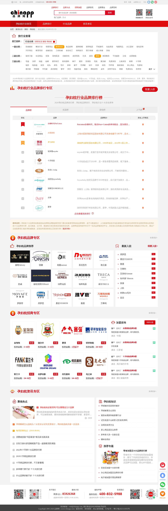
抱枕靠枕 (120, 65)
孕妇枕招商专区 (28, 313)
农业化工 (69, 50)
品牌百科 (113, 7)
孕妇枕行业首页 (23, 24)
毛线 (95, 61)
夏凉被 (103, 61)
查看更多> (154, 238)
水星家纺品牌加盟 (130, 328)
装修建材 (29, 47)
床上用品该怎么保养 (109, 430)
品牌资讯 (89, 7)
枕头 (49, 65)
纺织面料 (65, 61)
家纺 (26, 29)
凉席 (34, 61)
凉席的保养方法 (107, 425)
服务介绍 (75, 490)
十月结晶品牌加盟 (130, 342)
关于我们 (52, 490)
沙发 (124, 56)
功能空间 (65, 56)
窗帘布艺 (55, 61)
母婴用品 (49, 47)
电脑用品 (119, 47)
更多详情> (66, 229)
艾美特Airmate (126, 269)
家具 (91, 56)
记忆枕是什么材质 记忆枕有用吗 (114, 420)
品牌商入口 (137, 2)
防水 (64, 17)
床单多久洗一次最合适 (110, 435)
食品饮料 (69, 47)
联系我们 (120, 490)
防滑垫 (138, 69)
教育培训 (39, 50)
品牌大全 (66, 7)
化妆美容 (109, 47)
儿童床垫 (122, 61)
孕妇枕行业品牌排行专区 (35, 88)
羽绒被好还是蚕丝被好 (110, 406)
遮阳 (80, 61)
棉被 (121, 69)
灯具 (84, 56)
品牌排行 (54, 7)
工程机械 (59, 50)
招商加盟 (78, 7)
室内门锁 (29, 56)
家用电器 (89, 47)
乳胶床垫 (112, 61)
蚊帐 (47, 61)
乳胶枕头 (129, 69)
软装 (47, 56)
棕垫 (104, 65)
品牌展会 (101, 7)
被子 (75, 65)
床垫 (55, 65)
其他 (108, 50)
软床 (97, 65)
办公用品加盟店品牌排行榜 (112, 473)
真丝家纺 (54, 69)
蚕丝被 (28, 69)
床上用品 (130, 65)
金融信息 (49, 50)
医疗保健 (89, 50)
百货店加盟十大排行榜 (110, 468)
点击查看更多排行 (82, 214)
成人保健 (99, 50)
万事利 (123, 264)
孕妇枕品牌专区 (28, 238)
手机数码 (99, 47)
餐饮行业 (39, 47)
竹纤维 (111, 65)
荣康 (122, 278)
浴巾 (90, 65)
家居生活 (19, 29)
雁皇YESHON (126, 254)
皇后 (122, 293)
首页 (15, 2)
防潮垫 (88, 61)
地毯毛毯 (77, 69)
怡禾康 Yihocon (126, 274)
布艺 (69, 69)
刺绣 (131, 61)
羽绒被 (36, 69)
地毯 (40, 61)
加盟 (32, 343)
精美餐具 (106, 56)
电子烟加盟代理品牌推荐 (111, 477)
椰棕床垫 (94, 69)
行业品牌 (67, 24)
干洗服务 (116, 56)
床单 (69, 65)
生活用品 (39, 56)
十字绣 (138, 61)
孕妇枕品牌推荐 (25, 246)
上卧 (122, 283)
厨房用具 (76, 56)
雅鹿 (122, 259)
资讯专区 (87, 24)
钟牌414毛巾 (125, 288)
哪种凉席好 (105, 439)
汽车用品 (29, 50)
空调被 (83, 65)
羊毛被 (44, 69)
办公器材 (129, 47)
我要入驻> (153, 246)
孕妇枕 (32, 29)
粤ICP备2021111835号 (122, 509)
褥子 (74, 61)
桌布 (102, 69)
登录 (125, 2)
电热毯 (34, 65)
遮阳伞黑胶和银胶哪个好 (111, 415)
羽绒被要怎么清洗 (108, 411)
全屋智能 (132, 56)
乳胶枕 (139, 65)
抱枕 (86, 69)
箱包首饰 (140, 47)
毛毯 (27, 61)
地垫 (27, 65)
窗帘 (62, 69)
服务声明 (97, 490)
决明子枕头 (111, 69)
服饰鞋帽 (79, 47)
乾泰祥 (123, 298)
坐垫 (42, 65)
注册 (129, 2)
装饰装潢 (55, 56)
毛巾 (62, 65)
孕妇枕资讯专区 (28, 391)
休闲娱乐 (79, 50)
